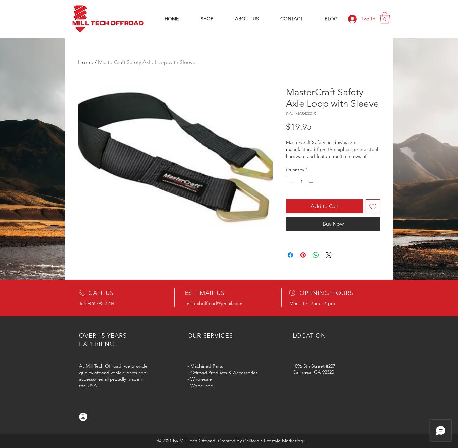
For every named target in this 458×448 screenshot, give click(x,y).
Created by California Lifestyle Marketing (260, 441)
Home (85, 62)
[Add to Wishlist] (373, 206)
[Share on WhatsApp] (316, 255)
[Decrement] (291, 182)
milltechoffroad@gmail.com (213, 303)
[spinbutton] (301, 182)
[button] (385, 18)
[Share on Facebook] (290, 255)
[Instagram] (83, 417)
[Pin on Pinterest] (303, 255)
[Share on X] (329, 255)
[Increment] (311, 182)
